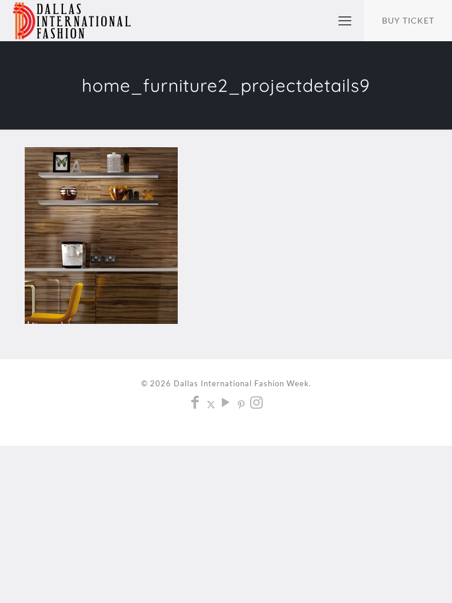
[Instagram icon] (257, 404)
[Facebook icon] (195, 404)
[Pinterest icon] (241, 404)
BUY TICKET (408, 20)
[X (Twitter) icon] (211, 404)
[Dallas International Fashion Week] (72, 20)
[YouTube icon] (226, 404)
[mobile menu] (345, 21)
